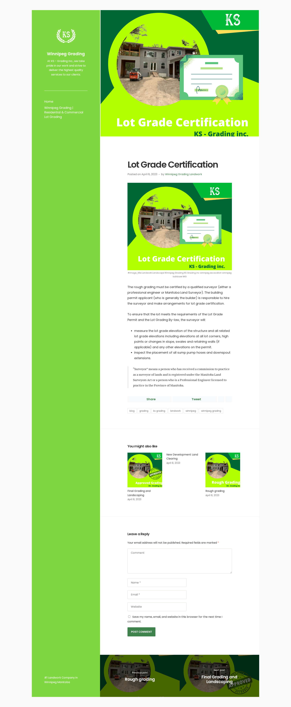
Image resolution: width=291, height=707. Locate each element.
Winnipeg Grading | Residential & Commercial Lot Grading (63, 112)
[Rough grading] (222, 470)
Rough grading (214, 491)
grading (143, 411)
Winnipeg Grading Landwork (183, 174)
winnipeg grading (211, 411)
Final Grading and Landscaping (139, 493)
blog (132, 411)
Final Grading (138, 154)
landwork (175, 411)
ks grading (159, 411)
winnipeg (191, 411)
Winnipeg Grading (66, 54)
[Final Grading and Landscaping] (144, 470)
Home (48, 101)
